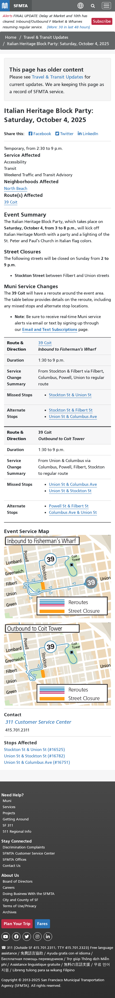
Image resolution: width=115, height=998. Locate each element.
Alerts (7, 16)
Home (10, 37)
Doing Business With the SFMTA (29, 893)
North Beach (15, 188)
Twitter (67, 133)
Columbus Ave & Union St (73, 512)
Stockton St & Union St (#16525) (34, 749)
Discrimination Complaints (24, 847)
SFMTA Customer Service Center (29, 853)
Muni (7, 801)
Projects (9, 813)
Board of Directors (17, 881)
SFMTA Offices (14, 859)
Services (9, 807)
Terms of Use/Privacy (19, 906)
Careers (8, 887)
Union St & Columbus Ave (73, 416)
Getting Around (16, 819)
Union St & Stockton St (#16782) (34, 756)
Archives (9, 912)
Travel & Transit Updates (46, 37)
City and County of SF (20, 900)
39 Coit (10, 202)
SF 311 (8, 825)
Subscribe (102, 21)
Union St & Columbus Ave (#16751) (37, 762)
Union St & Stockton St (70, 490)
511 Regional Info (17, 831)
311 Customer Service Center (38, 722)
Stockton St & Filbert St (71, 410)
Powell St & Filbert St (69, 506)
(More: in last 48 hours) (68, 27)
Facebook (42, 133)
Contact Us (11, 865)
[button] (80, 5)
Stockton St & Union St (70, 395)
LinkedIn (90, 133)
